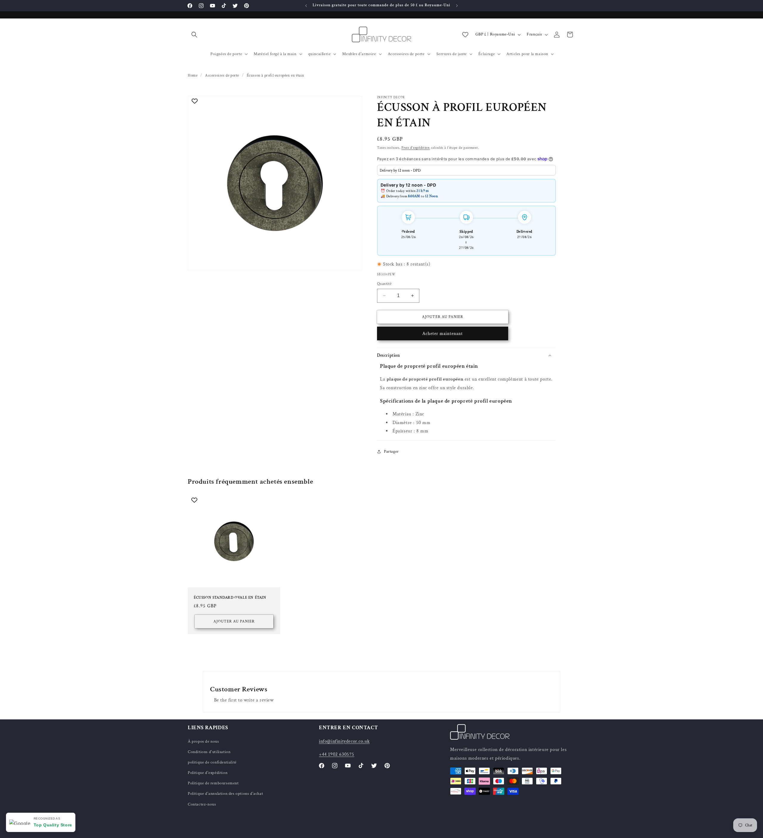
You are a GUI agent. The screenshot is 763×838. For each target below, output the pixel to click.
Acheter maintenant (442, 333)
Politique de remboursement (213, 783)
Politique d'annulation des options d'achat (225, 793)
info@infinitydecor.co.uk (344, 741)
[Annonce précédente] (306, 5)
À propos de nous (203, 741)
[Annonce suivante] (456, 5)
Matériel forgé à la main (275, 54)
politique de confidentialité (212, 762)
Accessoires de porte (406, 54)
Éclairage (486, 54)
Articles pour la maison (527, 54)
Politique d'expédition (207, 772)
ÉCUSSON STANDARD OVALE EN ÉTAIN (230, 597)
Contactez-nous (202, 804)
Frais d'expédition (415, 147)
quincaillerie (319, 54)
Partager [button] (391, 451)
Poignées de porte (226, 54)
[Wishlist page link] (465, 35)
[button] (194, 34)
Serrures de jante (451, 54)
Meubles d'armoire (359, 54)
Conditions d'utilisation (209, 751)
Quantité (384, 283)
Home (192, 75)
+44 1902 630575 (336, 754)
